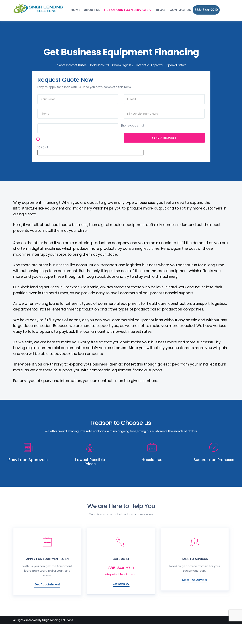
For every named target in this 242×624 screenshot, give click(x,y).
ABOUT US (92, 10)
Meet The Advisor (194, 580)
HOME (75, 10)
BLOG (160, 10)
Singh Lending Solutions (57, 620)
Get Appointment (47, 584)
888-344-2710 (206, 10)
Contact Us (121, 584)
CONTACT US (180, 10)
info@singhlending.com (121, 574)
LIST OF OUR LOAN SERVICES (126, 10)
